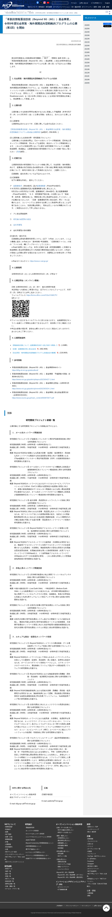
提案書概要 (41, 186)
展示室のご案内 (92, 866)
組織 (6, 832)
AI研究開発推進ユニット (33, 846)
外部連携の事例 (63, 845)
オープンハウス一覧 (94, 849)
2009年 (87, 83)
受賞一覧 (8, 876)
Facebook (91, 861)
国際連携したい (63, 843)
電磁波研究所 (30, 827)
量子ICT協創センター (32, 849)
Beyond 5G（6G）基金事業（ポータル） (71, 875)
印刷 (109, 12)
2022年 (87, 39)
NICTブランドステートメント (14, 862)
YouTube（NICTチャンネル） (97, 856)
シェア (107, 24)
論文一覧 (8, 874)
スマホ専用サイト (96, 3)
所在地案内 (8, 847)
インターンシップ (93, 829)
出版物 (90, 851)
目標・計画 (8, 837)
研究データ (8, 869)
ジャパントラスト (63, 869)
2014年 (87, 66)
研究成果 (49, 7)
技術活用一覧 (9, 881)
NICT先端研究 (92, 871)
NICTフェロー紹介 (11, 852)
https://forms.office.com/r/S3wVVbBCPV (41, 295)
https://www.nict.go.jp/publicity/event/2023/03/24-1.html (33, 389)
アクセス (74, 3)
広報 (99, 7)
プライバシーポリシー (72, 905)
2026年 (87, 25)
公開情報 (8, 844)
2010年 (87, 79)
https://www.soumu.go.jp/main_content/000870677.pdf (33, 398)
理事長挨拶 (8, 827)
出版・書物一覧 (10, 886)
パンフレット (92, 853)
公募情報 (90, 893)
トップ (6, 11)
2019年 (87, 49)
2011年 (87, 76)
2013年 (87, 69)
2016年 (87, 59)
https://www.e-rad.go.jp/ (39, 261)
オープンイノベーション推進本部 (69, 824)
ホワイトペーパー (63, 887)
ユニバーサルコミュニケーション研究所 (38, 837)
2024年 (87, 32)
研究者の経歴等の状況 (22, 219)
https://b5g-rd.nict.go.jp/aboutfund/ (25, 370)
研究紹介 (42, 7)
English (107, 3)
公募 (103, 7)
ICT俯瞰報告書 (62, 889)
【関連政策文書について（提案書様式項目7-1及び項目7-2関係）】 (35, 345)
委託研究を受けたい (64, 840)
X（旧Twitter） (92, 858)
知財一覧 (8, 871)
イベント (90, 846)
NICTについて (33, 7)
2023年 (29, 11)
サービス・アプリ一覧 (12, 889)
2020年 (87, 46)
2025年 (87, 29)
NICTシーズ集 (9, 879)
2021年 (87, 42)
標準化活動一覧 (10, 884)
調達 (107, 7)
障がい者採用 (92, 832)
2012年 (87, 73)
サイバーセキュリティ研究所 (35, 834)
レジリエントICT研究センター (35, 852)
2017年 (87, 56)
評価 (6, 842)
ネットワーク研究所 (32, 831)
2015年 (87, 62)
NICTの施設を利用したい (66, 830)
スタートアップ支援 (64, 864)
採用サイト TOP (93, 827)
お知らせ (90, 844)
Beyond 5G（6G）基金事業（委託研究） (71, 877)
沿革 (6, 849)
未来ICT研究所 (30, 840)
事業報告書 (8, 839)
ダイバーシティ (87, 7)
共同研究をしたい (63, 838)
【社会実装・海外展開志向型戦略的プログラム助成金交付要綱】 (34, 353)
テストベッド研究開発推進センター (37, 855)
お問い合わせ (84, 3)
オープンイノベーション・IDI (63, 7)
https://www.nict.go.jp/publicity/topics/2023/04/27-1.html (33, 379)
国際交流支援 (62, 861)
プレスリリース (20, 11)
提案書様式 (17, 186)
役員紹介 (8, 829)
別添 (18, 152)
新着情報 (90, 839)
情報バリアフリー (63, 866)
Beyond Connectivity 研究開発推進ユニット (40, 843)
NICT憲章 (8, 834)
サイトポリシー (86, 905)
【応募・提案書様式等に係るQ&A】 (24, 349)
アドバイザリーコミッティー (14, 854)
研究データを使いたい (65, 832)
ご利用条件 (59, 905)
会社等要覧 (17, 225)
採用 (95, 7)
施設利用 (78, 7)
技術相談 (60, 848)
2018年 (87, 52)
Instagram (91, 864)
